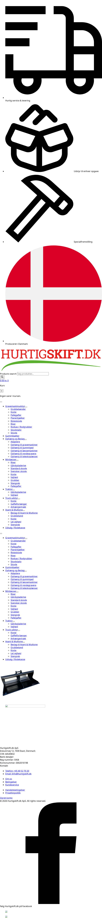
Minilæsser (10, 459)
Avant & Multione (14, 509)
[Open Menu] (1, 401)
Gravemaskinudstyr (15, 406)
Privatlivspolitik (13, 792)
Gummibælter (12, 435)
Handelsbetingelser (15, 789)
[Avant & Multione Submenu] (24, 510)
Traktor (9, 489)
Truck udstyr (11, 498)
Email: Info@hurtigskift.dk (18, 773)
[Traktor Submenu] (14, 621)
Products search (8, 373)
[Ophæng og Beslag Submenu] (26, 439)
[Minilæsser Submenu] (17, 460)
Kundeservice (12, 784)
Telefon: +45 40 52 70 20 (17, 770)
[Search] (2, 377)
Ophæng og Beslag (15, 438)
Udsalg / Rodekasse (15, 527)
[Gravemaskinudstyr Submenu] (26, 538)
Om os (8, 778)
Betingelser (11, 781)
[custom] (51, 903)
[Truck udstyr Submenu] (19, 498)
